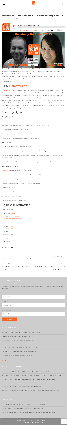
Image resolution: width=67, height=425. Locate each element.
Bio (10, 231)
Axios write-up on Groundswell (14, 218)
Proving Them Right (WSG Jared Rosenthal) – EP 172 (17, 355)
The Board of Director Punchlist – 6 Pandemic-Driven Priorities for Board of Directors (28, 412)
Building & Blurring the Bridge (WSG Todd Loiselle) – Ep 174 (19, 347)
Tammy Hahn (16, 68)
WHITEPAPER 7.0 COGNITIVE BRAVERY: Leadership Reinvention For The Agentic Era (25, 371)
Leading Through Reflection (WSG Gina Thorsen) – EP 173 (19, 351)
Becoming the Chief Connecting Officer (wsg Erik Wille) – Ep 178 (21, 332)
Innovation (18, 256)
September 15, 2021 (13, 18)
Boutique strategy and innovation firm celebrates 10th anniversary (23, 408)
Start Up (19, 258)
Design (10, 256)
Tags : (3, 256)
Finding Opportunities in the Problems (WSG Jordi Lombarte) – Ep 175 (22, 344)
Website (8, 239)
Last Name (5, 301)
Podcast (5, 258)
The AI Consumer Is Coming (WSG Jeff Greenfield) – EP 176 (19, 340)
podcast (4, 18)
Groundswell (5, 170)
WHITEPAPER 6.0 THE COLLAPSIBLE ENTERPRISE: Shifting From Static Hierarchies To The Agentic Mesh (31, 375)
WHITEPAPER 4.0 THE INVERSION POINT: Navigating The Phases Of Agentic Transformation (28, 383)
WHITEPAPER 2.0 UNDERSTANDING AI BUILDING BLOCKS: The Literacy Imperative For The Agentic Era (30, 390)
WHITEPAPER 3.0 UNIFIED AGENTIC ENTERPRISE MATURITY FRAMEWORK (21, 386)
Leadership (27, 256)
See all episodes (7, 361)
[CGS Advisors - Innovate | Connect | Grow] (33, 3)
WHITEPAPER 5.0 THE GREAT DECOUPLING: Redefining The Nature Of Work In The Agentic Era (28, 379)
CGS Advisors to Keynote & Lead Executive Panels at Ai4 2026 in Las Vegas (24, 404)
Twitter (11, 228)
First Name (5, 293)
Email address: (6, 310)
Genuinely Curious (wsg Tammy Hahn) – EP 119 (32, 15)
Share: (56, 256)
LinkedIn (13, 213)
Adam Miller (27, 174)
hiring (11, 187)
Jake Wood (34, 174)
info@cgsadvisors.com (33, 423)
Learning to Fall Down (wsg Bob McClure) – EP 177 (17, 336)
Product (12, 258)
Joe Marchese (19, 174)
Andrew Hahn (5, 151)
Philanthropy (36, 256)
